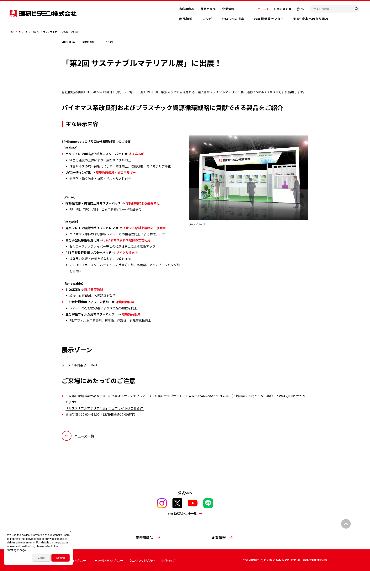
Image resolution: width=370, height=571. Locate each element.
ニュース (263, 9)
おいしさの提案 (233, 18)
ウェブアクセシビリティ (142, 560)
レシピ (207, 18)
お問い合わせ (283, 9)
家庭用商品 (186, 9)
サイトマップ (168, 560)
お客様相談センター (268, 18)
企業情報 (228, 9)
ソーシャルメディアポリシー (108, 560)
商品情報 (186, 18)
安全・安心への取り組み (311, 18)
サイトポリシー (78, 560)
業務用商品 (208, 9)
